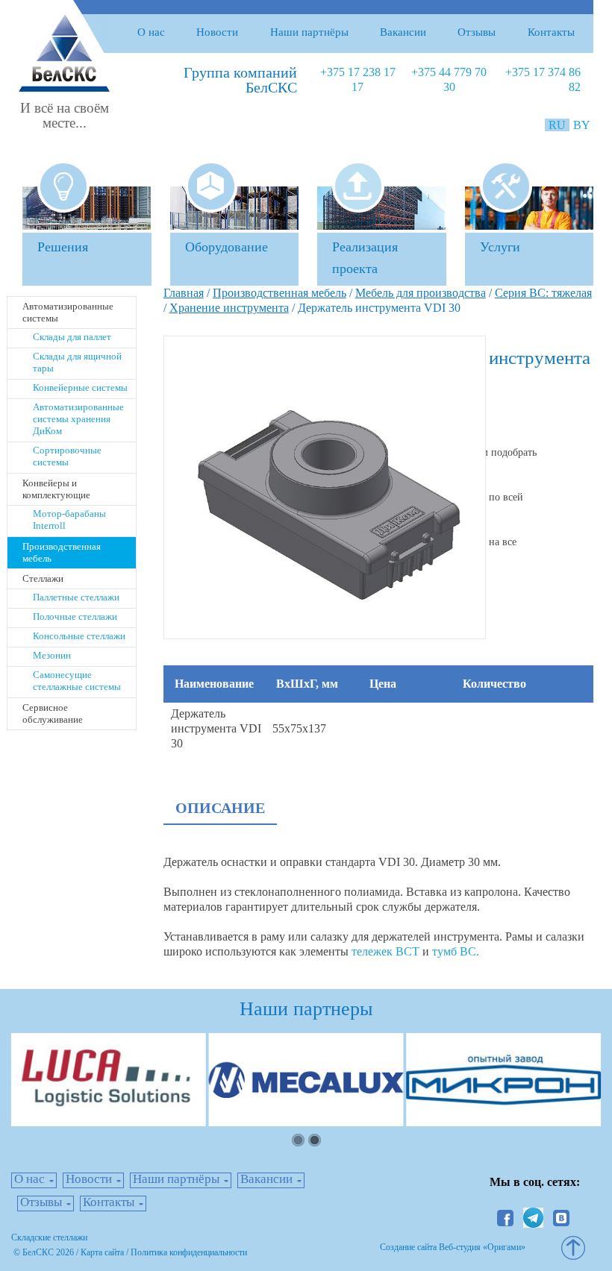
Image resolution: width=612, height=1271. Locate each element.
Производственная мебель (61, 552)
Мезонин (52, 655)
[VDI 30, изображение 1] (324, 486)
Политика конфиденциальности (189, 1252)
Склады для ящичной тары (77, 362)
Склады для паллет (72, 336)
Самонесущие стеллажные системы (77, 680)
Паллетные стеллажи (76, 597)
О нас (151, 32)
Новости (217, 32)
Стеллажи (42, 578)
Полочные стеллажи (75, 616)
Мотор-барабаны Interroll (69, 519)
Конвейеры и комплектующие (56, 488)
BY (581, 125)
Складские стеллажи (49, 1237)
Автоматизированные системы (67, 312)
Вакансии (403, 32)
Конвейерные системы (80, 387)
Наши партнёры (309, 32)
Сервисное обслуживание (52, 713)
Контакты (551, 32)
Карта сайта (102, 1252)
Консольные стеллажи (79, 635)
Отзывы (477, 32)
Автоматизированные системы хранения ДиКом (78, 418)
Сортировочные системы (67, 456)
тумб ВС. (455, 951)
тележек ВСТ (385, 951)
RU (559, 125)
